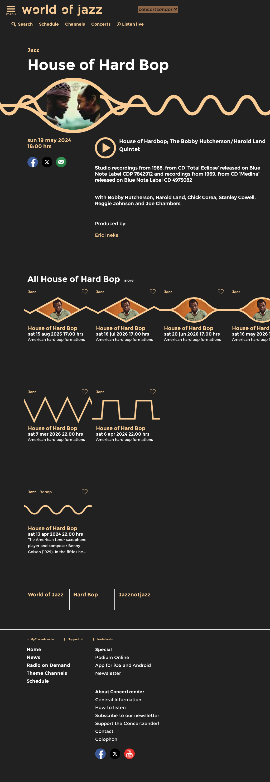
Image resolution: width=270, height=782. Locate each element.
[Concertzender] (158, 9)
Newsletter (108, 673)
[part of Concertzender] (158, 9)
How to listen (110, 707)
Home (34, 649)
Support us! (75, 639)
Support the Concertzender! (127, 723)
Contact (104, 731)
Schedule (49, 24)
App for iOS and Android (123, 665)
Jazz (33, 50)
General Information (118, 699)
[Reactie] (61, 163)
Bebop (46, 491)
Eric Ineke (106, 235)
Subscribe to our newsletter (127, 715)
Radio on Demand (48, 665)
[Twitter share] (47, 163)
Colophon (106, 739)
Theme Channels (47, 673)
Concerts (100, 24)
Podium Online (112, 657)
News (33, 657)
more (129, 280)
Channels (75, 24)
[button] (105, 147)
